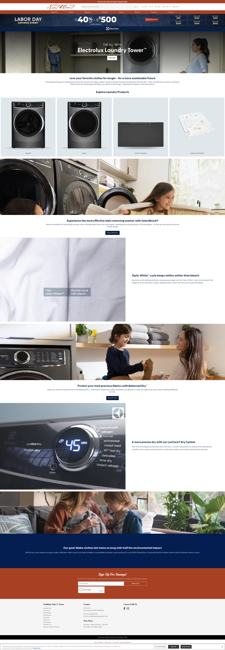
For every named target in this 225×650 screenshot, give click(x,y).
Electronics (105, 12)
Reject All (173, 646)
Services (121, 12)
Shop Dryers (112, 398)
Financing (154, 12)
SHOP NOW (112, 58)
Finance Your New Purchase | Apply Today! (112, 2)
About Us (137, 12)
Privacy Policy (108, 642)
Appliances (54, 12)
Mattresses (88, 12)
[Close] (222, 647)
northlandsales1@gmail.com (98, 616)
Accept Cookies (186, 646)
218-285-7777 (93, 614)
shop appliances (152, 19)
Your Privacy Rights (160, 646)
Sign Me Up (135, 584)
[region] (112, 647)
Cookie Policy (37, 648)
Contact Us (171, 12)
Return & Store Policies (51, 627)
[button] (142, 7)
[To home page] (61, 7)
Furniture (70, 12)
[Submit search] (136, 6)
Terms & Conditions (98, 642)
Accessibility (116, 642)
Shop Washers (112, 233)
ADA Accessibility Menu (125, 642)
